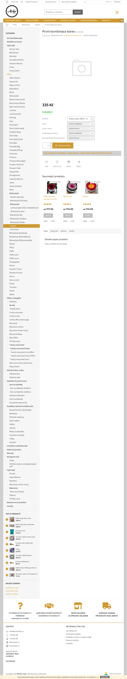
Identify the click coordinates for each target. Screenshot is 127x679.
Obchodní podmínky (69, 2)
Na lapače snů (13, 456)
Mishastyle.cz (14, 642)
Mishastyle (14, 193)
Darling (12, 117)
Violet (12, 290)
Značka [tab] (71, 231)
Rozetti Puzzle (15, 272)
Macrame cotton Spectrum (20, 363)
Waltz (12, 294)
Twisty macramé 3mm (20, 348)
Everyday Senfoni (16, 59)
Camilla (12, 110)
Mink (11, 189)
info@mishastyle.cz (16, 631)
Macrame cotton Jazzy (19, 484)
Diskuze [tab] (63, 231)
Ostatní (12, 442)
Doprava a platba (72, 640)
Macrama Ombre (17, 491)
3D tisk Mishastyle (14, 38)
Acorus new (14, 49)
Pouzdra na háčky (16, 435)
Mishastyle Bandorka (18, 233)
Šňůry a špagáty (14, 298)
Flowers (12, 157)
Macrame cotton (16, 327)
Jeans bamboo (15, 186)
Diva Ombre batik (16, 128)
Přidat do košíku (64, 145)
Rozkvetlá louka (12, 591)
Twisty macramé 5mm (19, 359)
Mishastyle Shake (17, 222)
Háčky (12, 424)
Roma (12, 265)
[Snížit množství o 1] (51, 147)
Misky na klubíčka (16, 431)
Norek (12, 244)
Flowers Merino (16, 63)
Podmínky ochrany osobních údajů (78, 637)
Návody (10, 453)
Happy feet (14, 171)
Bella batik (14, 96)
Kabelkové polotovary (17, 381)
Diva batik (13, 125)
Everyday (13, 143)
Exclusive (13, 153)
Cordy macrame (16, 312)
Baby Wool (13, 88)
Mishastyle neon (18, 211)
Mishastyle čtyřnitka (18, 200)
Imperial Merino (16, 179)
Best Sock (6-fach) (17, 106)
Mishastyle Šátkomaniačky (20, 240)
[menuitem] (13, 21)
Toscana (12, 287)
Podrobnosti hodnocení (72, 35)
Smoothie (14, 229)
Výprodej (11, 45)
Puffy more (14, 258)
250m (46, 221)
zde (97, 677)
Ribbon (12, 495)
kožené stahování (16, 395)
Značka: (90, 35)
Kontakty (69, 643)
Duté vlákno (14, 420)
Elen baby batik (16, 139)
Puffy (11, 251)
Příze (9, 74)
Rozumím (104, 677)
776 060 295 (13, 635)
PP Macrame (14, 341)
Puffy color (14, 254)
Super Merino (15, 477)
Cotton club (14, 316)
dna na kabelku (16, 384)
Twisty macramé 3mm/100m (23, 355)
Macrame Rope (15, 334)
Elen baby (13, 135)
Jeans (11, 182)
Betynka (12, 56)
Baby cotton (14, 85)
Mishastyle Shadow (18, 218)
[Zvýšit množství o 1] (51, 144)
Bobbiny (12, 301)
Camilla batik (15, 114)
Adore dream (14, 78)
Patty (11, 247)
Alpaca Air (13, 81)
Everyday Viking (15, 150)
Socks (11, 283)
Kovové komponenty (18, 402)
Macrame (13, 323)
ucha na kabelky (16, 399)
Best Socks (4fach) (17, 103)
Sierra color (14, 280)
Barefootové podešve (16, 502)
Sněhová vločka (12, 594)
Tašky (11, 438)
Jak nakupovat (51, 2)
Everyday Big (14, 146)
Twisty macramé (16, 345)
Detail (48, 215)
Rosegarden (14, 262)
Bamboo (13, 480)
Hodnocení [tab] (54, 231)
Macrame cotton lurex (18, 330)
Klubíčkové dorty (14, 41)
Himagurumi (14, 175)
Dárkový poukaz (14, 449)
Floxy (11, 67)
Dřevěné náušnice (16, 417)
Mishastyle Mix (16, 215)
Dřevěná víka (14, 377)
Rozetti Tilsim (15, 269)
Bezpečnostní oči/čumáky (20, 410)
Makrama (13, 488)
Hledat (78, 12)
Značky (10, 506)
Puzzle (12, 473)
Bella (11, 92)
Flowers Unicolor (16, 164)
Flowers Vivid (14, 168)
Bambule (13, 413)
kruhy (11, 460)
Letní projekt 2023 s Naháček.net (24, 207)
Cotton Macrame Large (19, 319)
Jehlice (12, 428)
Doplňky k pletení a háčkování (20, 406)
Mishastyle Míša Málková (19, 236)
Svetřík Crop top (12, 588)
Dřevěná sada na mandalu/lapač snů (22, 465)
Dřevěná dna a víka (15, 370)
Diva (11, 121)
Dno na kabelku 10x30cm (20, 388)
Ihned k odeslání (17, 197)
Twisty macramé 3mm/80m (22, 352)
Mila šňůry (13, 337)
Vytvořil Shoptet (115, 674)
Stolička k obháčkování (17, 446)
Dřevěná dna (14, 374)
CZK (107, 2)
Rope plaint (14, 366)
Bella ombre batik (17, 99)
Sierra (11, 276)
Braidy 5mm (15, 308)
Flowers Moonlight (17, 161)
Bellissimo (13, 52)
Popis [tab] (46, 231)
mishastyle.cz (14, 646)
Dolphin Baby (15, 132)
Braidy (12, 305)
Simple (13, 226)
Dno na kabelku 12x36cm (20, 392)
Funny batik (14, 70)
